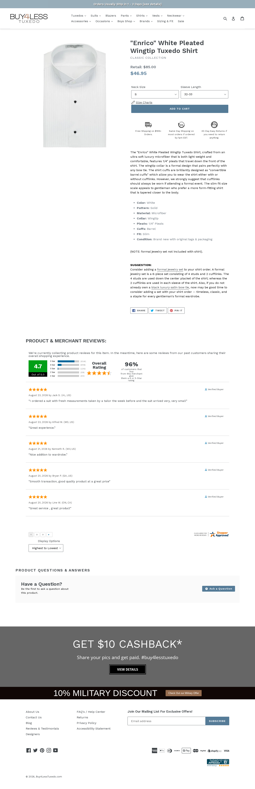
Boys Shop (125, 21)
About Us (32, 712)
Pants (125, 15)
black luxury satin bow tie (170, 287)
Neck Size (138, 87)
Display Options (49, 541)
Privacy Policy (86, 723)
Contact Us (34, 717)
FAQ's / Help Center (91, 712)
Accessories (80, 21)
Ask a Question (220, 588)
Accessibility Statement (94, 728)
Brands (145, 21)
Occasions (103, 21)
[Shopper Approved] (218, 765)
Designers (33, 734)
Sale (181, 21)
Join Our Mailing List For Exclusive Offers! (160, 711)
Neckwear (174, 15)
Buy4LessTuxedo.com (49, 776)
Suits (95, 15)
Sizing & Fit (165, 21)
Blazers (110, 15)
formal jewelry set (170, 269)
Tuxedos (77, 15)
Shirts (141, 15)
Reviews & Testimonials (42, 728)
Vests (156, 15)
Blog (29, 723)
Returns (82, 717)
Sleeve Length (191, 87)
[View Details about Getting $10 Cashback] (127, 673)
